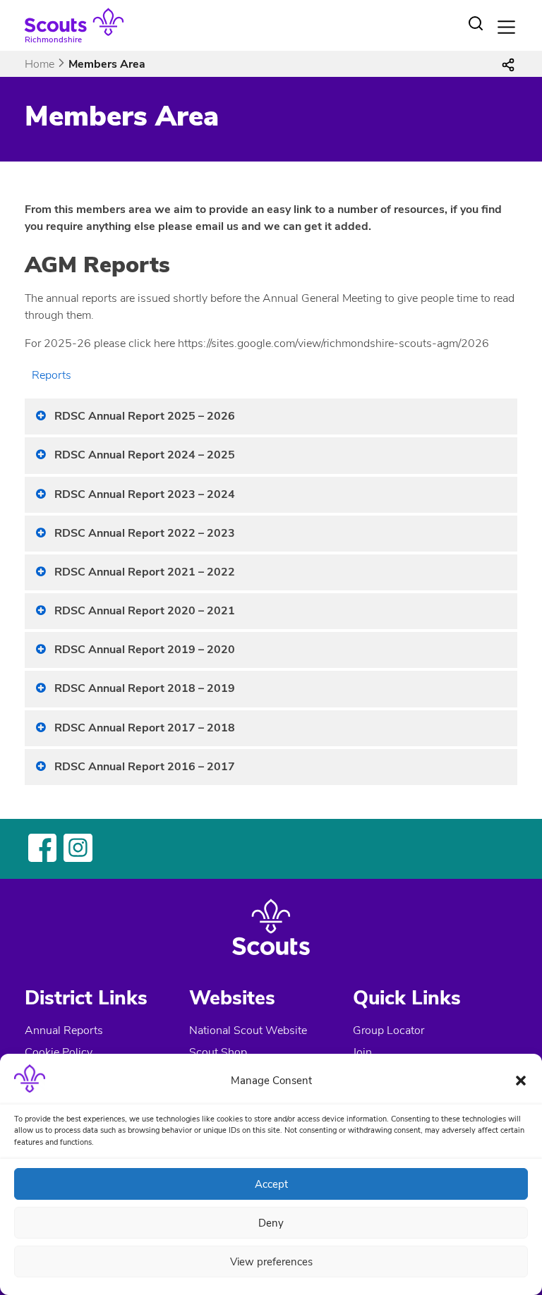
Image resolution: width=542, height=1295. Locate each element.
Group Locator (388, 1030)
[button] (521, 1081)
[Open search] (475, 23)
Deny (271, 1223)
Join (362, 1052)
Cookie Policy (58, 1052)
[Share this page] (508, 64)
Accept (271, 1184)
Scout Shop (218, 1052)
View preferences (271, 1262)
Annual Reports (64, 1030)
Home (39, 64)
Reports (51, 375)
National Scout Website (248, 1030)
